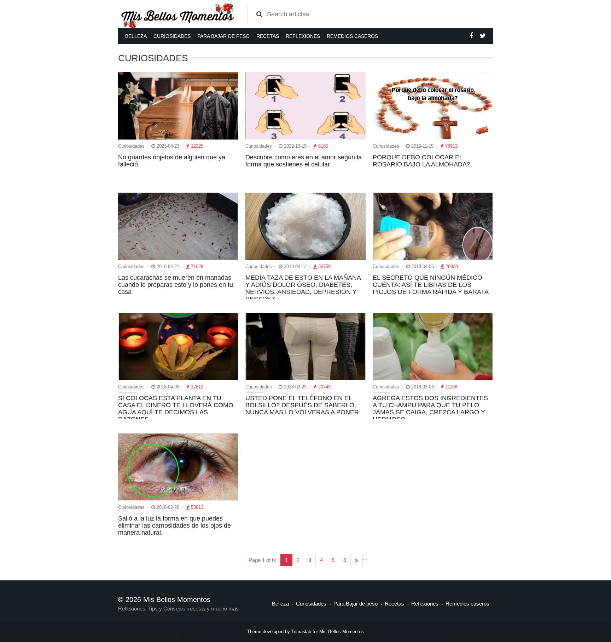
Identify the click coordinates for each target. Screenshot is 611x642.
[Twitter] (483, 36)
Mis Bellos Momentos (341, 631)
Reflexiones (303, 36)
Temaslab (301, 631)
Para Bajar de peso (223, 36)
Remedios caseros (352, 36)
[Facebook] (471, 36)
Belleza (136, 36)
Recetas (267, 36)
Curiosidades (172, 36)
